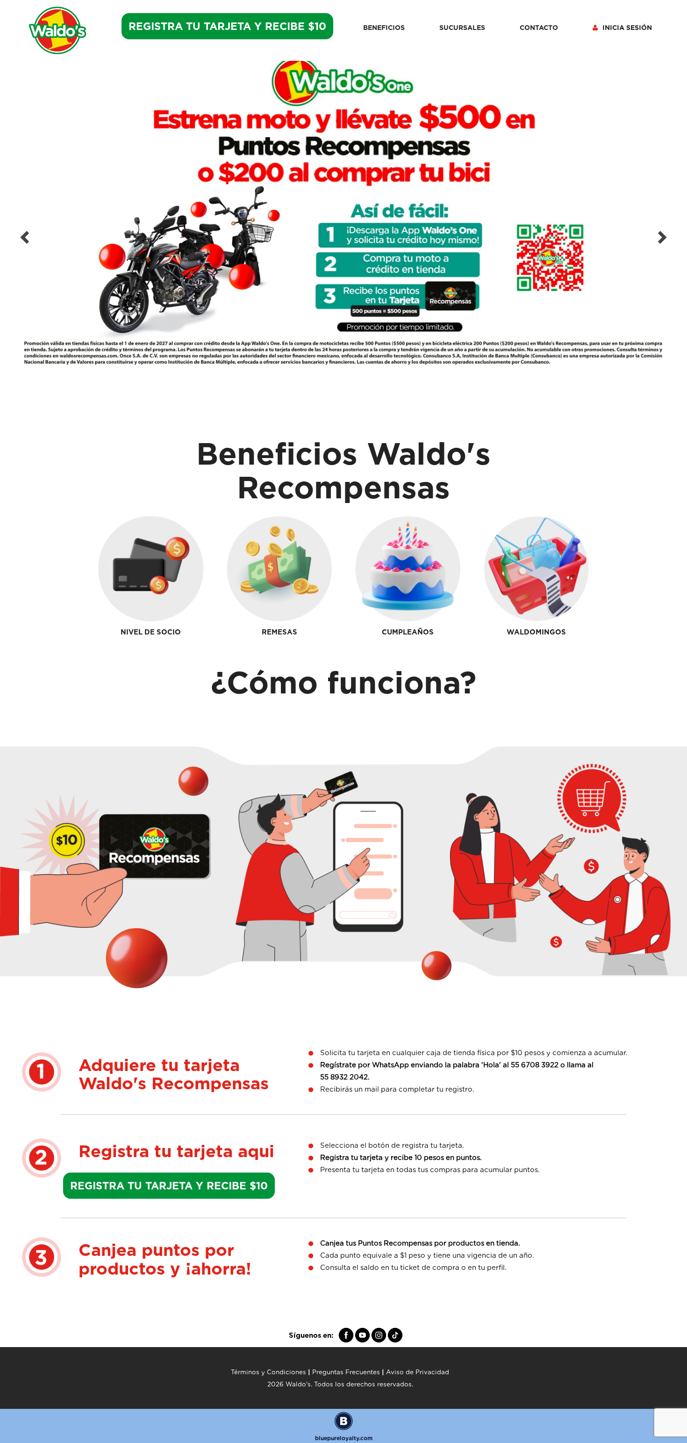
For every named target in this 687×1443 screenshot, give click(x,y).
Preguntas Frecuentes (346, 1372)
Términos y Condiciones (268, 1372)
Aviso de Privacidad (417, 1372)
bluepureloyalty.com (343, 1438)
